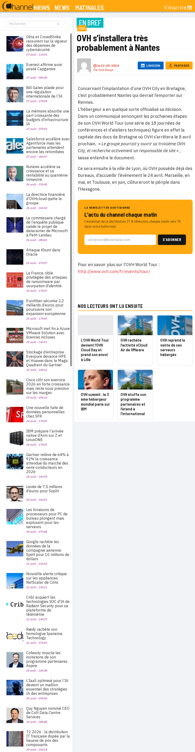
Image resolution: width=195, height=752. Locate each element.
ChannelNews (26, 6)
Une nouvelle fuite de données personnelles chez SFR (45, 411)
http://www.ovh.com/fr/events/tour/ (114, 271)
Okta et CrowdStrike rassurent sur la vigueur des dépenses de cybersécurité (46, 43)
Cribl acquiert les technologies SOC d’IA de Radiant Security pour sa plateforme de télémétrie (47, 606)
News (61, 7)
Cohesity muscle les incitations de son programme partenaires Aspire (47, 659)
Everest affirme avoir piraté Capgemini (44, 66)
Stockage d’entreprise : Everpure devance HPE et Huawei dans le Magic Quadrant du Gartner (47, 358)
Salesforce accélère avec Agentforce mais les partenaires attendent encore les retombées (48, 145)
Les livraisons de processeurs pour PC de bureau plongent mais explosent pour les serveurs (47, 518)
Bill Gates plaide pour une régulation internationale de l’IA (45, 92)
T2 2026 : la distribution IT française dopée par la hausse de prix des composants (48, 738)
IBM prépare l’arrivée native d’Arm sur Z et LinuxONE (44, 435)
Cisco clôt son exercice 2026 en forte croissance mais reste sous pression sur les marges (48, 386)
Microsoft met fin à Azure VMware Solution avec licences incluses (48, 332)
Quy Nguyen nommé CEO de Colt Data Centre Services (47, 712)
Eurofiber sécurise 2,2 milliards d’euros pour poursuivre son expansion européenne (46, 307)
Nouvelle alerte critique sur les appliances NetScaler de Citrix (46, 578)
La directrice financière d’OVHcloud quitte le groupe (45, 198)
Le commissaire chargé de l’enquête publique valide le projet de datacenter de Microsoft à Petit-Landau (47, 226)
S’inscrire (175, 7)
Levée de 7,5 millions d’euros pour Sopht (44, 488)
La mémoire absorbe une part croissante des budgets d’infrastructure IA (47, 117)
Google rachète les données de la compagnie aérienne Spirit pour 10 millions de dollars (47, 550)
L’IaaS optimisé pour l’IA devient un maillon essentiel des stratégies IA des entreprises (47, 687)
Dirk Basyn (106, 70)
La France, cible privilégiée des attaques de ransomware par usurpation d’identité (46, 279)
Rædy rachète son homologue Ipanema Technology (44, 633)
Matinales (89, 7)
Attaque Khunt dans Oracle (43, 252)
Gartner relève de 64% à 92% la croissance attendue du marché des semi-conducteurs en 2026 (47, 463)
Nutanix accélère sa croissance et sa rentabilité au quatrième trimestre (47, 173)
